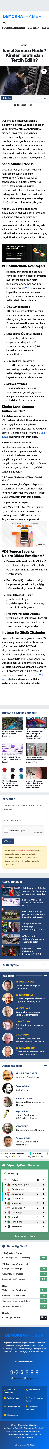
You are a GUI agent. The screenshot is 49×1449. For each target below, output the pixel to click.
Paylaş (8, 98)
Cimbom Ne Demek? (13, 1428)
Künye (13, 1425)
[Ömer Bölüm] (7, 1088)
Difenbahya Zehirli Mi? (34, 1428)
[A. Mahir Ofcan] (7, 1102)
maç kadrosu (36, 1434)
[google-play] (31, 1379)
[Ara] (4, 22)
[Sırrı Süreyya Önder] (7, 1075)
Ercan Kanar (22, 1035)
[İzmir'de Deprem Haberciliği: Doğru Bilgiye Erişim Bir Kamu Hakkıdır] (36, 773)
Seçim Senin (22, 1090)
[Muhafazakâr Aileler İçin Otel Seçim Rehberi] (12, 723)
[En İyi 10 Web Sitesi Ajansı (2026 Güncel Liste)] (12, 749)
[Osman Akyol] (7, 1141)
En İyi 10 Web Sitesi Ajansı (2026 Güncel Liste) (11, 759)
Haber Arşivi (12, 1415)
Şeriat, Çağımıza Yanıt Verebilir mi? (27, 1143)
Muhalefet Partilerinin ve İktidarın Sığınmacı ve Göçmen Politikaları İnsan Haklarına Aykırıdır (31, 1040)
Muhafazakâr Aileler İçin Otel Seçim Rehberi (12, 733)
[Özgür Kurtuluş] (7, 998)
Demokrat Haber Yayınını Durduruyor (28, 987)
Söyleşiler (33, 28)
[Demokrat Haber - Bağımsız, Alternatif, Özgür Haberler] (22, 16)
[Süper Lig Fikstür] (45, 1246)
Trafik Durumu (13, 1398)
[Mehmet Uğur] (7, 1011)
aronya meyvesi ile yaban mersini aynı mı (23, 1431)
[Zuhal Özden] (7, 1025)
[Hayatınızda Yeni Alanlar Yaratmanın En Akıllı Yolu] (36, 749)
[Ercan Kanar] (7, 1038)
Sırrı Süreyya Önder (26, 1073)
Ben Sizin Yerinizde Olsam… (30, 1130)
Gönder (8, 841)
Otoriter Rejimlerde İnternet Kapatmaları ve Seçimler (30, 1000)
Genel (24, 45)
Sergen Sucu (22, 1126)
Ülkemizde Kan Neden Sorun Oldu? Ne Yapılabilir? (30, 1053)
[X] (17, 1372)
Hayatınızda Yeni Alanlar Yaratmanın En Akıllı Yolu (35, 759)
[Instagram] (22, 1372)
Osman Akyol (23, 1138)
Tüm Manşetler (14, 1407)
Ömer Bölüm (22, 1087)
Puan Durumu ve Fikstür (34, 1399)
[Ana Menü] (8, 22)
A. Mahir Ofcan (24, 1099)
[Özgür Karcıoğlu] (7, 1051)
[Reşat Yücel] (7, 1115)
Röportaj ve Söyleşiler (27, 1425)
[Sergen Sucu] (7, 1128)
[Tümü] (45, 965)
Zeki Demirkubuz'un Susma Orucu (29, 1026)
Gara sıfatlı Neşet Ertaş (27, 1077)
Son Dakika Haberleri (32, 1408)
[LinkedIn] (27, 1372)
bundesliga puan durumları (17, 1434)
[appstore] (17, 1379)
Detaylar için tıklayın (24, 1236)
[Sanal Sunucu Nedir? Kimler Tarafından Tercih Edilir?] (24, 80)
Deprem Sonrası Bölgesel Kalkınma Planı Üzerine (28, 1013)
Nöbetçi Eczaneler (9, 1391)
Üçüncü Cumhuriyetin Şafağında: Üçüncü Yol (27, 1116)
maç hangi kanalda (24, 1437)
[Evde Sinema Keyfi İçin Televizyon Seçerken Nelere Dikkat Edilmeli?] (36, 723)
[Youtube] (32, 1372)
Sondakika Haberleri (13, 28)
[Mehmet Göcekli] (7, 985)
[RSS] (37, 1372)
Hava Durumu (35, 1390)
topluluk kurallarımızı (27, 851)
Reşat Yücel (22, 1112)
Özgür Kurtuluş (24, 995)
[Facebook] (12, 1372)
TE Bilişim (31, 1445)
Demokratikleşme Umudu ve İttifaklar (30, 1103)
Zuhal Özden (23, 1022)
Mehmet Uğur (23, 1008)
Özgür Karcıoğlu (25, 1048)
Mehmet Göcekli (25, 982)
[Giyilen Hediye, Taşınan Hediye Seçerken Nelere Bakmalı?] (12, 773)
